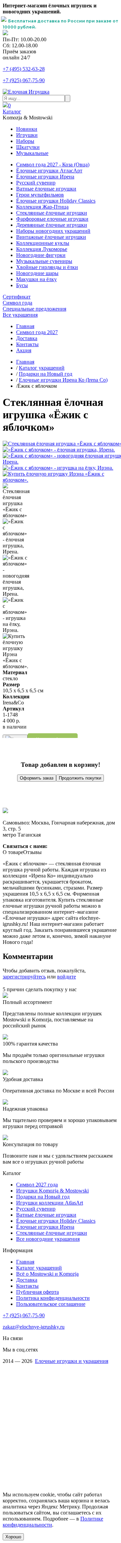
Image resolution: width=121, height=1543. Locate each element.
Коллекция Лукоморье (41, 249)
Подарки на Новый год (45, 374)
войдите (66, 976)
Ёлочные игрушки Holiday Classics (55, 201)
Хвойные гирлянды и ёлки (47, 267)
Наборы (25, 141)
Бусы (22, 285)
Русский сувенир (35, 182)
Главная (25, 326)
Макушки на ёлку (36, 279)
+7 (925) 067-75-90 (24, 80)
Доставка (26, 338)
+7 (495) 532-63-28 (24, 69)
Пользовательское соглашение (50, 1304)
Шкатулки (28, 147)
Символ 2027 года (37, 1184)
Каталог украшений (42, 368)
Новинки (26, 129)
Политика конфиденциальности (53, 1298)
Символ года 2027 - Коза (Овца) (52, 164)
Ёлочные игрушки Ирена (45, 176)
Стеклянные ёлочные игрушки (51, 213)
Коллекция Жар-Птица (42, 207)
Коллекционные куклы (42, 243)
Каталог (12, 111)
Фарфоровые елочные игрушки (52, 219)
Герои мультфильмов (40, 195)
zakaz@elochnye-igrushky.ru (34, 1327)
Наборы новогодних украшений (53, 231)
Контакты (27, 344)
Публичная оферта (37, 1292)
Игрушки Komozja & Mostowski (52, 1190)
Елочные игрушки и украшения (71, 1361)
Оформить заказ (36, 778)
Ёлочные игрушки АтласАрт (49, 170)
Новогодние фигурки (41, 255)
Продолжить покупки (80, 778)
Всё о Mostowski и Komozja (47, 1274)
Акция (23, 350)
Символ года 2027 (37, 332)
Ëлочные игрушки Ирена (45, 1227)
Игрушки (27, 135)
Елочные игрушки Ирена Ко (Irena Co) (63, 380)
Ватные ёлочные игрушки (46, 189)
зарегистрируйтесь (24, 976)
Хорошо (13, 1536)
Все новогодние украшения (48, 1239)
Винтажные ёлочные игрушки (51, 237)
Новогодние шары (37, 273)
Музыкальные (32, 153)
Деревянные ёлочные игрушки (51, 225)
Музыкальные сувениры (44, 261)
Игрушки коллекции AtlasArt (49, 1203)
